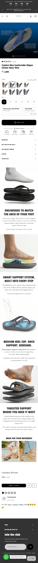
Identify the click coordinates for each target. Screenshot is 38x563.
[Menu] (2, 16)
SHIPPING (4, 154)
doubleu (9, 553)
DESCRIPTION (5, 140)
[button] (6, 61)
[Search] (7, 16)
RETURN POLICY (5, 158)
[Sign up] (30, 547)
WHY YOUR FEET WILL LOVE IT (8, 144)
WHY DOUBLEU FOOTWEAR (8, 149)
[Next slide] (35, 10)
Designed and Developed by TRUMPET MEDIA (23, 553)
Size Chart (31, 80)
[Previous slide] (2, 10)
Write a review (14, 485)
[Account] (30, 16)
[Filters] (29, 485)
